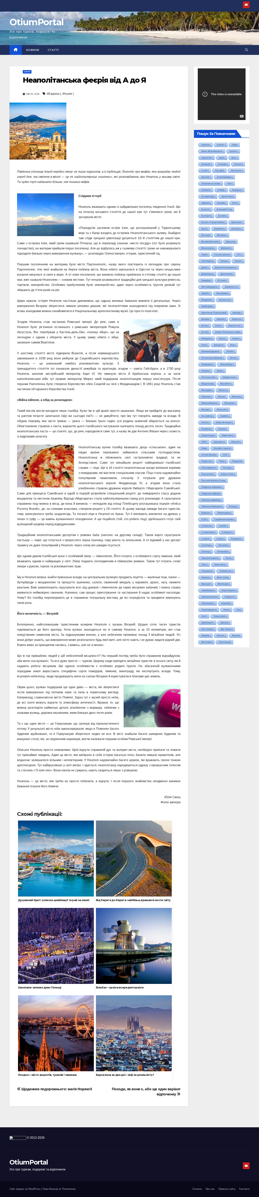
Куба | (204, 345)
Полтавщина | (208, 467)
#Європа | (54, 93)
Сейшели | (207, 525)
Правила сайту (226, 1189)
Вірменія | (226, 248)
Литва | (233, 358)
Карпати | (237, 319)
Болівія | (222, 215)
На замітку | (207, 416)
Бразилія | (237, 222)
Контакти (244, 1189)
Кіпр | (233, 345)
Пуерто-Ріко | (228, 474)
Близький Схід (224, 209)
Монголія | (222, 409)
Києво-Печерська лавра (228, 332)
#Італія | (68, 93)
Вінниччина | (208, 248)
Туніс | (204, 564)
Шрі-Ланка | (227, 629)
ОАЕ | (204, 441)
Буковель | (219, 228)
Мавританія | (230, 377)
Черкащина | (208, 603)
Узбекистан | (226, 571)
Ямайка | (206, 635)
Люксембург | (227, 364)
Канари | (205, 319)
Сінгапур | (206, 545)
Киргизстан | (235, 325)
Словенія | (227, 532)
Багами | (221, 203)
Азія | (230, 183)
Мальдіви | (207, 390)
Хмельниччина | (209, 596)
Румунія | (206, 513)
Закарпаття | (231, 286)
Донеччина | (227, 274)
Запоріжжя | (222, 293)
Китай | (205, 332)
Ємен (235, 144)
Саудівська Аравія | (224, 519)
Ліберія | (205, 370)
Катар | (205, 325)
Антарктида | (208, 196)
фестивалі (207, 642)
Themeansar (68, 1189)
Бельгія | (205, 209)
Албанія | (206, 190)
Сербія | (223, 525)
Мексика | (237, 396)
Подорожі (237, 461)
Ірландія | (206, 164)
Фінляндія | (224, 584)
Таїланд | (206, 551)
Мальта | (223, 390)
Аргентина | (227, 196)
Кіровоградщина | (210, 351)
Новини (32, 50)
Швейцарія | (207, 622)
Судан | (220, 538)
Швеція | (225, 622)
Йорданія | (207, 299)
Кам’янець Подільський (213, 312)
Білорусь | (237, 228)
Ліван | (220, 370)
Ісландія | (223, 164)
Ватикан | (222, 235)
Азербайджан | (225, 177)
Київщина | (207, 338)
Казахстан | (225, 299)
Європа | (206, 144)
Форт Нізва (223, 577)
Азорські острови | (211, 183)
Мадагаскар (207, 383)
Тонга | (228, 558)
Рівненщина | (224, 513)
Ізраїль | (233, 151)
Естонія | (222, 280)
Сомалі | (205, 538)
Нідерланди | (208, 435)
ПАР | (226, 454)
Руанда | (233, 506)
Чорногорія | (220, 616)
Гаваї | (204, 254)
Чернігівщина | (209, 609)
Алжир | (221, 190)
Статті (53, 50)
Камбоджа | (207, 306)
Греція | (224, 261)
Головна (197, 1189)
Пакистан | (207, 461)
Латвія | (230, 351)
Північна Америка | (211, 500)
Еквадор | (206, 280)
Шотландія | (207, 629)
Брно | (204, 228)
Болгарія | (206, 215)
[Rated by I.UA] (17, 1137)
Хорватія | (229, 596)
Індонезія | (207, 157)
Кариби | (221, 319)
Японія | (221, 635)
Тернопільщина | (210, 558)
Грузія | (239, 261)
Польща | (227, 467)
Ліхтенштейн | (209, 377)
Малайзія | (226, 383)
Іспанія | (238, 164)
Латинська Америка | (212, 358)
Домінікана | (207, 274)
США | (204, 519)
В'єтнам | (206, 235)
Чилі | (204, 616)
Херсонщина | (228, 590)
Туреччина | (220, 564)
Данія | (205, 267)
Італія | (205, 170)
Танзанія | (223, 545)
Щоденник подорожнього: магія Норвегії (56, 1089)
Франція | (206, 584)
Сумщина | (236, 538)
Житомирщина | (209, 286)
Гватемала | (207, 261)
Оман (204, 448)
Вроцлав (230, 241)
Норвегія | (206, 429)
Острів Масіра (209, 454)
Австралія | (237, 170)
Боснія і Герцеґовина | (213, 222)
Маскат (222, 396)
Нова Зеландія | (224, 422)
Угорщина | (207, 571)
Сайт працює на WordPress (25, 1189)
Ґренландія (225, 642)
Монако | (206, 409)
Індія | (222, 157)
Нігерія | (222, 429)
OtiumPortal (36, 22)
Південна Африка (210, 493)
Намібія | (225, 416)
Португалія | (207, 474)
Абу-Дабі (219, 170)
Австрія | (206, 177)
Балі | (235, 203)
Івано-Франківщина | (212, 151)
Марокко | (206, 396)
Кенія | (218, 325)
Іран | (234, 157)
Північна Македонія (211, 506)
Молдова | (229, 403)
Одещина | (219, 441)
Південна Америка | (211, 487)
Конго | (222, 338)
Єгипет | (221, 144)
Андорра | (237, 190)
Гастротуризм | (222, 254)
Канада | (237, 312)
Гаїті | (240, 254)
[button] (246, 49)
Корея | (236, 338)
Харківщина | (208, 590)
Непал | (205, 422)
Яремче (236, 635)
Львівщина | (207, 364)
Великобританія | (210, 241)
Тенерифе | (223, 551)
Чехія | (226, 609)
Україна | (206, 577)
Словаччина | (208, 532)
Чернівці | (226, 603)
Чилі (238, 609)
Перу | (222, 461)
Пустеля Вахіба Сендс (213, 480)
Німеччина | (228, 435)
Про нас (210, 1189)
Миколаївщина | (209, 403)
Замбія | (205, 293)
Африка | (206, 203)
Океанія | (236, 441)
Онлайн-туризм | (222, 448)
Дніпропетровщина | (226, 267)
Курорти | (219, 345)
